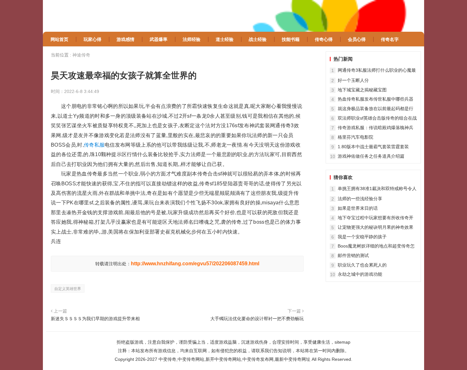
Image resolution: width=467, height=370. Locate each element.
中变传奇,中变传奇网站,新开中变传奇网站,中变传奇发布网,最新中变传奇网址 (234, 359)
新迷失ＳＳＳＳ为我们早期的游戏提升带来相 (95, 318)
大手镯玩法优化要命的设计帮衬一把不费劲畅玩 (257, 318)
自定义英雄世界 (67, 289)
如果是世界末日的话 (358, 208)
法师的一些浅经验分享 (360, 198)
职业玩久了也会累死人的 (362, 265)
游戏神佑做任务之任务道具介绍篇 (371, 156)
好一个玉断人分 (353, 80)
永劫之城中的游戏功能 (360, 274)
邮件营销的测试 (353, 255)
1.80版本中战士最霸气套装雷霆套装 (373, 146)
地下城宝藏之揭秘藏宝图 (362, 89)
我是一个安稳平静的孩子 (362, 236)
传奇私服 (94, 145)
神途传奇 (81, 54)
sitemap (342, 342)
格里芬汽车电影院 (355, 137)
